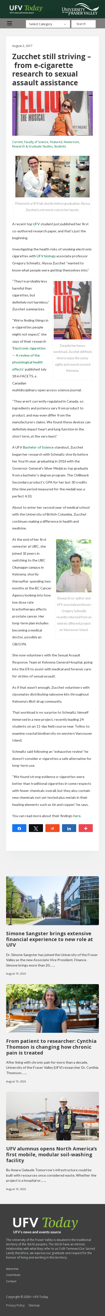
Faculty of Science (36, 142)
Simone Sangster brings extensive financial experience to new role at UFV (49, 939)
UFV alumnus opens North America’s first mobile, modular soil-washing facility (51, 1154)
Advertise (12, 1269)
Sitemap (34, 1305)
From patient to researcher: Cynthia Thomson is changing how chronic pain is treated (51, 1047)
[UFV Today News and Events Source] (80, 9)
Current (17, 142)
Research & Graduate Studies (32, 146)
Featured (56, 142)
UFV (36, 224)
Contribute (13, 1275)
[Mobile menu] (9, 23)
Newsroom (71, 142)
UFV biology (46, 256)
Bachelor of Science (38, 447)
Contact (11, 1281)
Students (60, 146)
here (77, 816)
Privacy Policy (15, 1305)
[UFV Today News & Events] (24, 9)
